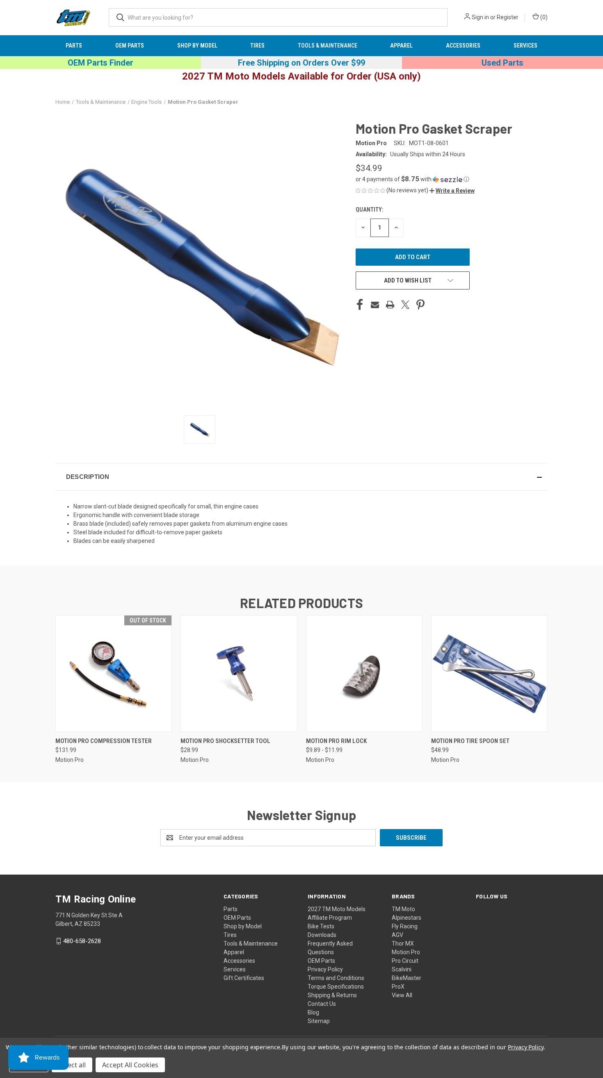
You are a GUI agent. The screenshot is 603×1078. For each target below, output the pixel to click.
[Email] (375, 304)
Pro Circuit (405, 960)
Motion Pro (406, 952)
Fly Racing (405, 926)
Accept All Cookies (130, 1064)
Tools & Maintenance (327, 45)
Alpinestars (406, 917)
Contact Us (322, 1004)
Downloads (322, 935)
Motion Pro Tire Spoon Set (470, 741)
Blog (313, 1012)
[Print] (390, 304)
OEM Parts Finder (100, 63)
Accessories (463, 45)
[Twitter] (405, 304)
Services (525, 45)
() (543, 17)
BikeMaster (406, 978)
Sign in (480, 17)
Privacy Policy (325, 969)
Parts (74, 45)
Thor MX (403, 943)
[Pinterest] (420, 304)
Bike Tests (321, 926)
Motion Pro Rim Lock (336, 741)
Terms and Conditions (336, 978)
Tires (257, 45)
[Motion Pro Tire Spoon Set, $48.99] (489, 673)
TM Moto (403, 909)
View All (402, 995)
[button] (451, 179)
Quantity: (369, 209)
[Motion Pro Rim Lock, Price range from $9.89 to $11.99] (364, 673)
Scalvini (401, 969)
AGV (397, 935)
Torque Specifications (336, 986)
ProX (398, 986)
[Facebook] (360, 304)
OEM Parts (129, 45)
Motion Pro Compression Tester (103, 741)
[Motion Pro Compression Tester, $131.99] (113, 673)
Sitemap (319, 1021)
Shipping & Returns (332, 995)
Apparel (401, 45)
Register (507, 17)
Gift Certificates (244, 978)
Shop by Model (197, 45)
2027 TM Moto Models (336, 909)
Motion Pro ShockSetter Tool (225, 741)
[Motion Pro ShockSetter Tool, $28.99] (238, 673)
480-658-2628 (82, 941)
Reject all (72, 1064)
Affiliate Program (330, 917)
